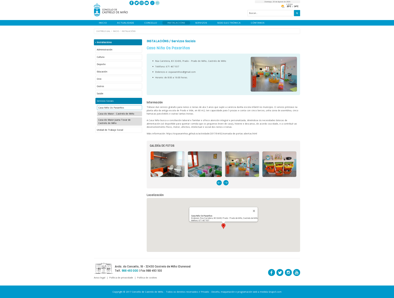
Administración (104, 49)
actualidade (125, 22)
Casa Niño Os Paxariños (111, 107)
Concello (150, 22)
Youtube (147, 3)
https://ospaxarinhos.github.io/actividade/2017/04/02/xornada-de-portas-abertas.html (211, 133)
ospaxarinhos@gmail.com (182, 71)
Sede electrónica (229, 22)
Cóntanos (258, 22)
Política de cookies (147, 277)
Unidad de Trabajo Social (110, 129)
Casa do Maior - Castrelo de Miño (116, 113)
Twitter (137, 3)
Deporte (101, 64)
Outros (100, 86)
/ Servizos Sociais (171, 41)
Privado (205, 291)
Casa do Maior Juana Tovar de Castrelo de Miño (114, 121)
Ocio (99, 78)
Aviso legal (99, 277)
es (157, 2)
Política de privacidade (121, 277)
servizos (201, 22)
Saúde (100, 93)
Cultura (100, 56)
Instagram (141, 3)
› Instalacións (103, 42)
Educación (102, 71)
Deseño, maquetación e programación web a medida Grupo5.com (246, 291)
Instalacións (176, 22)
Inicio (103, 22)
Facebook (131, 3)
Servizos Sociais (105, 100)
